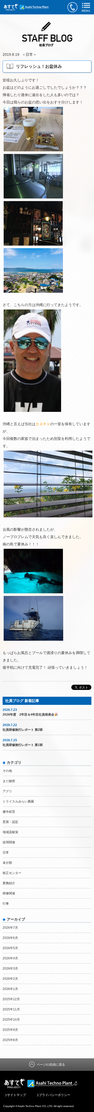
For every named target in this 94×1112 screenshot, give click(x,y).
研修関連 (9, 893)
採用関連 (9, 842)
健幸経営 (9, 812)
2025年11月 (11, 1009)
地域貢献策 (10, 832)
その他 (7, 771)
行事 (6, 903)
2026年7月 (10, 928)
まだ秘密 (9, 781)
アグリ (7, 791)
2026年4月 (10, 958)
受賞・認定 (10, 822)
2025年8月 (10, 1040)
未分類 (7, 863)
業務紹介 (9, 883)
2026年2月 (10, 979)
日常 (29, 54)
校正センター (12, 873)
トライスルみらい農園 (18, 801)
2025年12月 (11, 999)
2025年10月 (11, 1019)
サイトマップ (16, 1095)
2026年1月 (10, 989)
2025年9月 (10, 1030)
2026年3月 (10, 968)
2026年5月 (10, 948)
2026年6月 (10, 938)
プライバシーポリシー (54, 1095)
